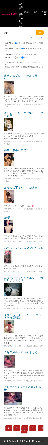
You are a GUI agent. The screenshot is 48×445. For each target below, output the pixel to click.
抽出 (18, 57)
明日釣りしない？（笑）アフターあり (23, 114)
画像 (25, 48)
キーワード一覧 (37, 38)
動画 (32, 48)
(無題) (8, 217)
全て (18, 48)
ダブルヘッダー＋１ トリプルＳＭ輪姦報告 (22, 316)
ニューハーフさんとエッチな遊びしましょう (23, 279)
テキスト (12, 51)
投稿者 (34, 54)
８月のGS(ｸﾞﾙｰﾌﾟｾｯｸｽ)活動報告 (22, 388)
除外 (25, 57)
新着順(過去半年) (30, 43)
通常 (18, 43)
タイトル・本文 (22, 54)
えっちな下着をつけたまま (21, 187)
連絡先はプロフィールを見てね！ (22, 77)
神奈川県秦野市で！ (16, 150)
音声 (39, 48)
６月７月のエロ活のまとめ (21, 352)
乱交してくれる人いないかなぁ (23, 247)
